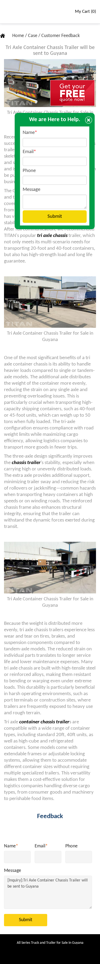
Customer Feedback (60, 35)
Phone (71, 846)
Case (33, 35)
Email (41, 846)
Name (11, 846)
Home (18, 35)
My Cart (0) (85, 11)
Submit (25, 919)
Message (12, 870)
